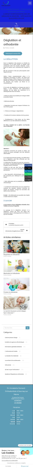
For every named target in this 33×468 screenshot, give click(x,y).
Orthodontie (8, 365)
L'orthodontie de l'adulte (11, 351)
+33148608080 (17, 402)
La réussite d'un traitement (11, 355)
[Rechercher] (27, 327)
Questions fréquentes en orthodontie (14, 374)
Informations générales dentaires (13, 346)
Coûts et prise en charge (11, 337)
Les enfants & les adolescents (12, 360)
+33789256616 (17, 400)
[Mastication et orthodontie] (16, 265)
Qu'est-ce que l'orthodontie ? (12, 369)
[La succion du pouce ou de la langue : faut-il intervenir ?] (16, 303)
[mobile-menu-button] (30, 3)
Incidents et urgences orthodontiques (14, 342)
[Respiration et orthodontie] (16, 246)
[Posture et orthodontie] (16, 284)
